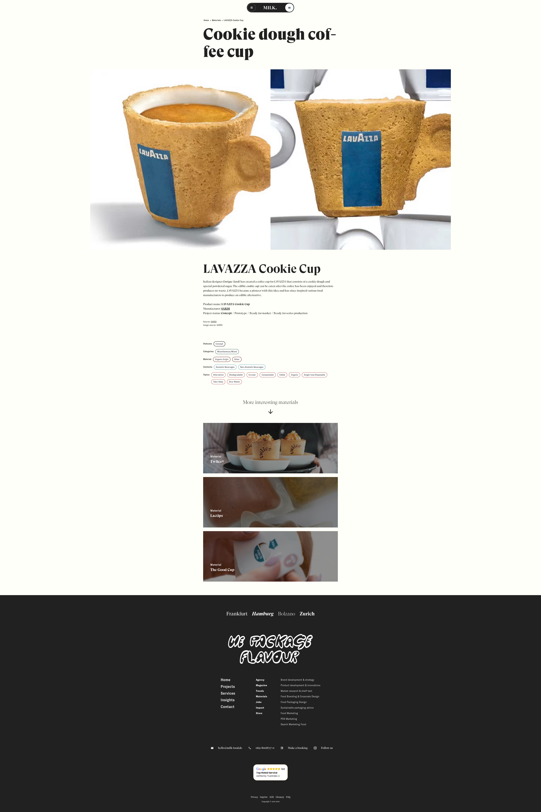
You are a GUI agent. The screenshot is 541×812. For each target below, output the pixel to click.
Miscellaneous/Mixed (227, 351)
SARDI (225, 308)
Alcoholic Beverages (225, 367)
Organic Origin (221, 359)
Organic (294, 375)
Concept (219, 344)
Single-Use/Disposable (314, 375)
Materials (216, 20)
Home (206, 20)
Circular (252, 375)
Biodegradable (236, 375)
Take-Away (218, 382)
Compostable (268, 375)
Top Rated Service (266, 772)
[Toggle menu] (289, 8)
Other (237, 359)
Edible (282, 375)
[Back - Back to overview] (252, 8)
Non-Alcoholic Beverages (251, 367)
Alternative (218, 375)
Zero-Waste (234, 382)
